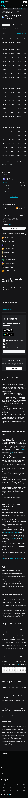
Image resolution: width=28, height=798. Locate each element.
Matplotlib (12, 452)
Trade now (14, 368)
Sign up (14, 351)
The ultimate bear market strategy (16, 558)
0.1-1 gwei (19, 8)
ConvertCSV (18, 664)
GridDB (22, 449)
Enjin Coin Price (15, 11)
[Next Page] (23, 161)
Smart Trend (6, 532)
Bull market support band (13, 553)
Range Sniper (12, 538)
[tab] (14, 753)
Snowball (11, 532)
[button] (14, 753)
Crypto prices (7, 11)
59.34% (7, 8)
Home (3, 11)
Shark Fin (17, 532)
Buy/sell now (14, 228)
